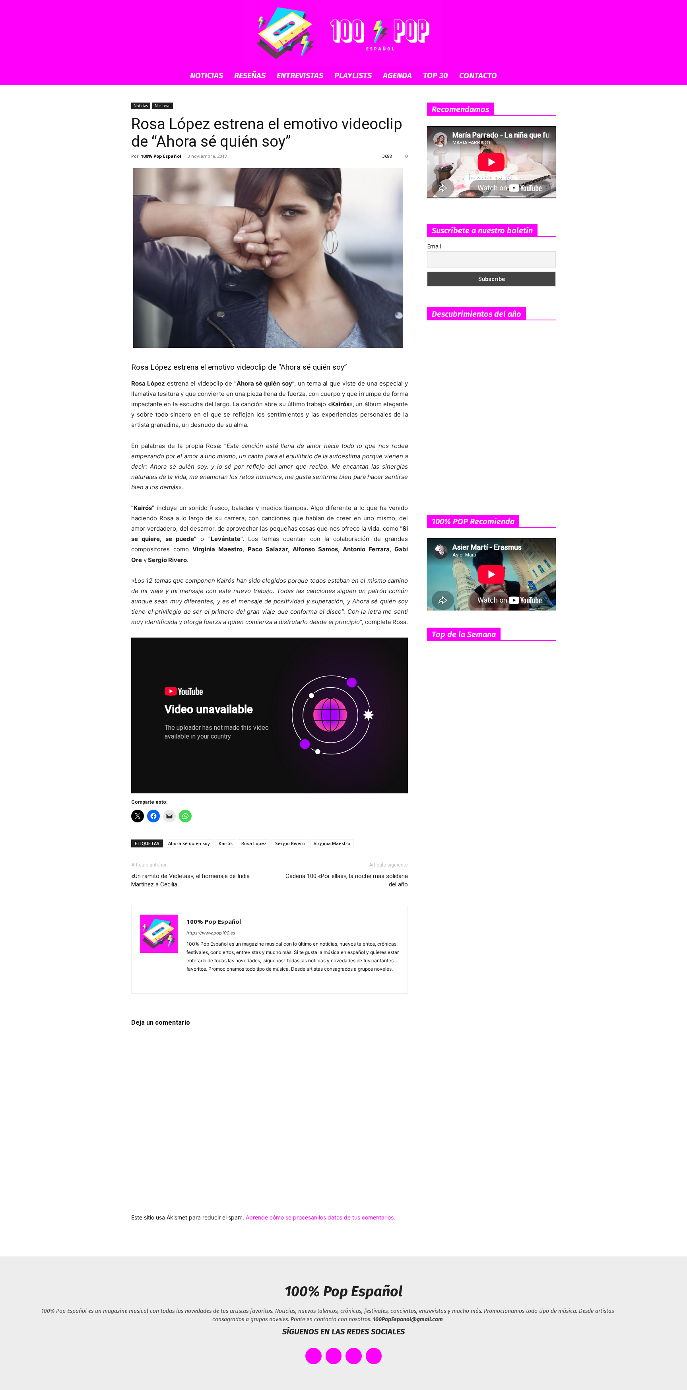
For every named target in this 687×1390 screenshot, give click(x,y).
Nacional (163, 106)
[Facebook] (193, 982)
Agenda (397, 75)
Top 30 (435, 75)
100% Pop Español (161, 156)
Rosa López (253, 843)
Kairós (226, 843)
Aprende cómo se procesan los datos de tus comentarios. (320, 1217)
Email (434, 246)
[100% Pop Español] (343, 33)
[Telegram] (236, 982)
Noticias (206, 75)
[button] (546, 76)
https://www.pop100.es (210, 933)
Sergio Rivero (290, 843)
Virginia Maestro (332, 843)
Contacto (478, 75)
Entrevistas (300, 75)
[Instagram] (207, 982)
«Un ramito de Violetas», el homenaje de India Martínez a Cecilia (190, 880)
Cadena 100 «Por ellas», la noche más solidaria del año (346, 880)
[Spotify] (221, 982)
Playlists (353, 75)
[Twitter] (250, 982)
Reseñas (250, 75)
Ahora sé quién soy (189, 843)
